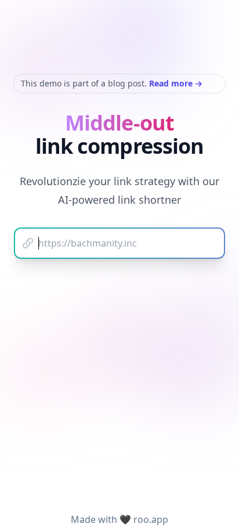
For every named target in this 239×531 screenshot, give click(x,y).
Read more (175, 83)
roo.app (150, 519)
